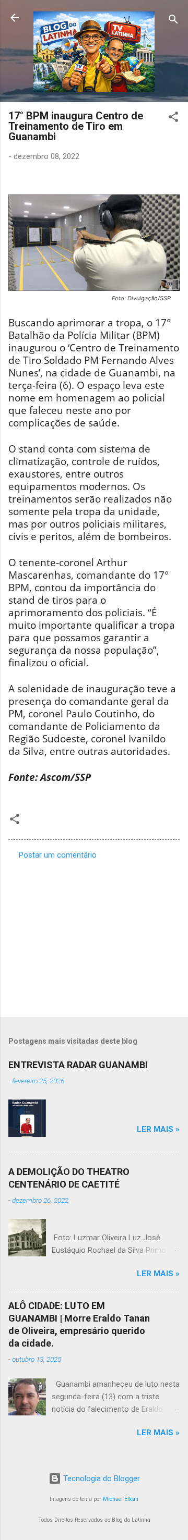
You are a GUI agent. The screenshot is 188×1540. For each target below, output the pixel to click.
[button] (173, 119)
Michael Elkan (120, 1499)
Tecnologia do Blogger (100, 1478)
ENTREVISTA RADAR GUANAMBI (78, 1064)
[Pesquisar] (173, 21)
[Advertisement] (94, 935)
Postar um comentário (58, 855)
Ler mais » (158, 1129)
